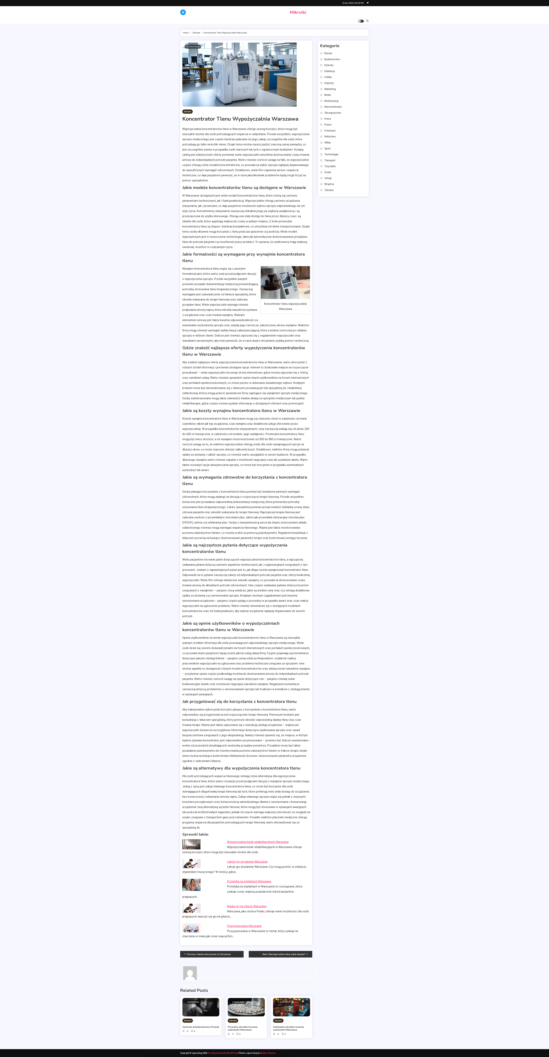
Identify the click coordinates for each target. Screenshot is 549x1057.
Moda (327, 94)
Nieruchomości (333, 106)
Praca (327, 118)
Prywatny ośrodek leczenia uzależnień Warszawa (242, 1028)
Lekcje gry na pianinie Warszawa (247, 861)
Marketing (330, 88)
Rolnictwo (330, 136)
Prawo (328, 124)
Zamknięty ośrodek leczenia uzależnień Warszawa (288, 1028)
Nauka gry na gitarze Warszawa (246, 906)
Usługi (328, 178)
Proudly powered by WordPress (223, 1053)
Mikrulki (298, 12)
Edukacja (329, 71)
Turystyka (330, 166)
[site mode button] (361, 21)
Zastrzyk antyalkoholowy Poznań (200, 1027)
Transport (329, 160)
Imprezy (329, 82)
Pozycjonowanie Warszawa (244, 926)
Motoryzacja (331, 100)
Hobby (328, 76)
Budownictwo (332, 59)
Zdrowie (187, 112)
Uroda (327, 172)
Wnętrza (329, 184)
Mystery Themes (268, 1053)
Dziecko (329, 65)
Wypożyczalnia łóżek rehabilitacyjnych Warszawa (258, 842)
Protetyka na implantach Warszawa (249, 881)
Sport (327, 148)
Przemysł (329, 130)
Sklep (327, 142)
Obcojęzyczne (332, 112)
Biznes (328, 53)
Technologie (331, 154)
